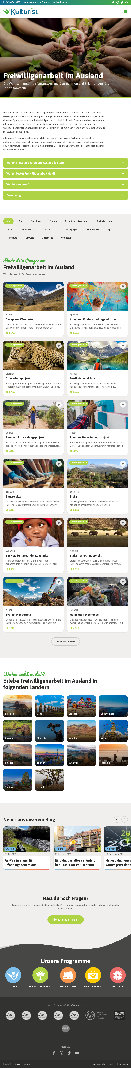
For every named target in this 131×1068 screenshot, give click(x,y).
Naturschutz (51, 229)
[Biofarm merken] (123, 464)
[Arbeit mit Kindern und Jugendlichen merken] (123, 286)
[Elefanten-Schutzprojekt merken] (123, 523)
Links (17, 1064)
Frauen (53, 221)
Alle (8, 221)
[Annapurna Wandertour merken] (59, 286)
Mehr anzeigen (65, 641)
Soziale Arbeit (92, 229)
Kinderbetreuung (105, 221)
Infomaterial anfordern (65, 919)
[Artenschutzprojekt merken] (59, 346)
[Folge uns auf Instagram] (117, 2)
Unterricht (47, 237)
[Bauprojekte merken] (59, 464)
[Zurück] (117, 819)
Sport (111, 229)
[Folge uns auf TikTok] (122, 2)
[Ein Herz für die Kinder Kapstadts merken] (59, 523)
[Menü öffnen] (125, 11)
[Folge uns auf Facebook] (113, 2)
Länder (27, 1064)
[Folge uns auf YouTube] (126, 2)
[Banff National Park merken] (123, 346)
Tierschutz (11, 237)
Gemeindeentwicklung (76, 221)
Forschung (36, 221)
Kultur (9, 229)
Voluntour (66, 237)
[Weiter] (124, 819)
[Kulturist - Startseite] (20, 11)
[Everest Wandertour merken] (59, 582)
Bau (21, 221)
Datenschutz (99, 1064)
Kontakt (7, 1064)
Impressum (122, 1064)
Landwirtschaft (28, 229)
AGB (111, 1064)
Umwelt (30, 237)
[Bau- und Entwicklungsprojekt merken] (59, 405)
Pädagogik (71, 229)
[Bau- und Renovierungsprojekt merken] (123, 405)
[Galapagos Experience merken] (123, 582)
